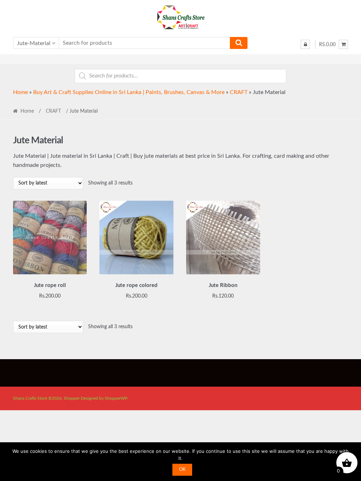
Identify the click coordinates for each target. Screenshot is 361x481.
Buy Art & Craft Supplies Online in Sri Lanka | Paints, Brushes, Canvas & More (129, 92)
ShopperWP (116, 398)
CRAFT (238, 92)
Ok (182, 469)
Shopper (72, 398)
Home (20, 92)
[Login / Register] (305, 44)
